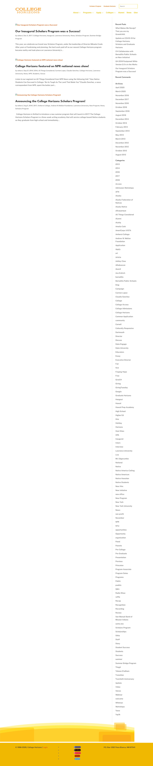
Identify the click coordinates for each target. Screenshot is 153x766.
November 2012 (122, 147)
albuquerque (120, 211)
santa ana (119, 624)
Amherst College (44, 105)
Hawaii (118, 403)
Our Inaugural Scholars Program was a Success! (47, 31)
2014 (117, 168)
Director (118, 336)
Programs (87, 13)
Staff (117, 639)
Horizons (119, 427)
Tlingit (118, 667)
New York (119, 502)
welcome (119, 699)
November (119, 518)
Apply (98, 13)
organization (120, 538)
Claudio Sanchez (73, 70)
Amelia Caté (120, 226)
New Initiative (121, 490)
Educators (119, 352)
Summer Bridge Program (125, 663)
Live (117, 455)
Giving (118, 384)
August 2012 (120, 155)
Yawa (117, 711)
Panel (117, 542)
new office (119, 494)
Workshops (120, 707)
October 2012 (121, 151)
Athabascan (120, 265)
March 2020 (120, 91)
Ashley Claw (120, 261)
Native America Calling (125, 471)
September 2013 (122, 131)
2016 (36, 70)
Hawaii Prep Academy (124, 407)
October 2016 (121, 107)
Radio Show (120, 593)
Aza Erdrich (120, 273)
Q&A (117, 589)
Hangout (119, 399)
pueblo (118, 585)
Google (118, 392)
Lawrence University (62, 35)
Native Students (122, 482)
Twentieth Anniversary (124, 679)
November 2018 (122, 95)
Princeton (119, 565)
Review (118, 613)
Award (118, 269)
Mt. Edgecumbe (122, 459)
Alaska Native (121, 207)
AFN (117, 192)
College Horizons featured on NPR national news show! (52, 66)
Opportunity (120, 534)
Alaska (118, 196)
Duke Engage (121, 344)
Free (117, 376)
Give (136, 13)
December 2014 (122, 119)
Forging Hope (121, 372)
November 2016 (122, 103)
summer (118, 659)
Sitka (117, 635)
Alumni (121, 13)
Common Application (124, 316)
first (117, 368)
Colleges (109, 13)
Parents (118, 546)
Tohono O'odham (122, 671)
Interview (119, 447)
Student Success (122, 647)
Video (117, 687)
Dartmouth (119, 332)
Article (118, 257)
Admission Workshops (124, 188)
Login (45, 747)
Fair (117, 364)
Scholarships (120, 632)
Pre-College (120, 550)
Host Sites (119, 431)
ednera (20, 35)
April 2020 (119, 87)
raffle (117, 597)
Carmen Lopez (60, 70)
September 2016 (122, 111)
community (120, 320)
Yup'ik (117, 714)
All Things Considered (46, 70)
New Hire (119, 486)
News (129, 13)
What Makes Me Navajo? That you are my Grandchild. (125, 31)
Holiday (118, 423)
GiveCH (118, 380)
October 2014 (121, 123)
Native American (122, 474)
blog (117, 285)
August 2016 (120, 115)
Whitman (119, 703)
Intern (117, 443)
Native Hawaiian (122, 478)
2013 (117, 164)
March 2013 (120, 139)
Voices (42, 74)
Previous (119, 561)
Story (117, 643)
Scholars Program (95, 6)
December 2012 (122, 143)
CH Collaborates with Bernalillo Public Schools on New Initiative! (125, 54)
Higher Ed (119, 415)
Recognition (120, 605)
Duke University (121, 348)
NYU (117, 526)
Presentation (120, 557)
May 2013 (119, 135)
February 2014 (121, 127)
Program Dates (121, 573)
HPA (117, 435)
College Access (121, 305)
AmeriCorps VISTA (123, 230)
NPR (30, 74)
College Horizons (39, 35)
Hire (117, 419)
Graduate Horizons (110, 6)
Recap (118, 601)
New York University (123, 506)
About (75, 13)
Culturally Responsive (124, 328)
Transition (119, 675)
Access (118, 184)
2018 (117, 180)
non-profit (119, 514)
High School (120, 411)
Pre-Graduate (121, 553)
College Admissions (123, 308)
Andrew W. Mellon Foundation (62, 105)
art (116, 253)
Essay (117, 356)
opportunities (121, 530)
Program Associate (123, 569)
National (119, 463)
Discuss (118, 340)
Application (120, 245)
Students (36, 74)
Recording (119, 609)
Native (118, 466)
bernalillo (119, 277)
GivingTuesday (121, 387)
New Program (94, 105)
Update (118, 683)
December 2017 (122, 99)
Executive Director (123, 360)
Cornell (118, 324)
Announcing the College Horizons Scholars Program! (50, 101)
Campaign (119, 289)
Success (119, 655)
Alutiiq (118, 223)
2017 (35, 105)
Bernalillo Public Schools (125, 281)
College (118, 301)
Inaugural (50, 35)
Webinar (118, 695)
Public (118, 581)
